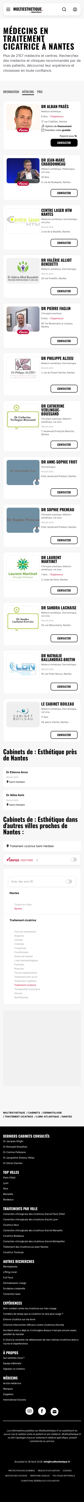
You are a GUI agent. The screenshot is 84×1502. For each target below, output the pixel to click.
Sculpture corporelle (14, 1288)
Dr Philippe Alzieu (57, 358)
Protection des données (21, 1470)
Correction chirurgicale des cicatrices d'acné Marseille (33, 1230)
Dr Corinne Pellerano (14, 1152)
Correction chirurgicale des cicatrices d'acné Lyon (30, 1219)
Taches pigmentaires (25, 972)
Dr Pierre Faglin (56, 308)
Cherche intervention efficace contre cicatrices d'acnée (33, 1324)
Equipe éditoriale (12, 1363)
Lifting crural (10, 1272)
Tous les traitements (25, 931)
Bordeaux (8, 1199)
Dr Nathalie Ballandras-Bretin (58, 657)
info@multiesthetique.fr (56, 1461)
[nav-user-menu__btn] (75, 9)
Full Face (8, 1277)
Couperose (20, 948)
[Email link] (54, 1412)
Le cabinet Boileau (57, 704)
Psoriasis (19, 964)
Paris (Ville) (9, 1177)
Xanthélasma (21, 997)
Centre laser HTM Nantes (56, 212)
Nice (5, 1188)
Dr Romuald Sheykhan (15, 1146)
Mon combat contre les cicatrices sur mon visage (29, 1308)
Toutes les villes (23, 904)
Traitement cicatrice (25, 985)
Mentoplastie (10, 1266)
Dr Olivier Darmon (12, 1163)
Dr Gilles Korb (15, 795)
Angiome (19, 935)
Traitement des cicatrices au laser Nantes (25, 1246)
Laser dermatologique (26, 960)
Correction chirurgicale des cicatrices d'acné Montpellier (34, 1241)
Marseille (8, 1194)
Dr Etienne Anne (17, 772)
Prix (40, 91)
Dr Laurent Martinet (51, 559)
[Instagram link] (29, 1412)
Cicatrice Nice (11, 1224)
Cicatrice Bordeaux (13, 1235)
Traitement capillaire (25, 980)
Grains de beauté (23, 956)
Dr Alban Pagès (55, 106)
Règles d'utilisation (49, 1470)
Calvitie (18, 939)
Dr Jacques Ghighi (13, 1141)
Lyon (5, 1183)
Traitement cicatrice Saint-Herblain (31, 846)
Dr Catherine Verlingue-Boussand (52, 410)
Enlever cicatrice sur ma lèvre (19, 1319)
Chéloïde (19, 943)
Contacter (64, 143)
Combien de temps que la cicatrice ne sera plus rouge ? (33, 1313)
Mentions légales (40, 1475)
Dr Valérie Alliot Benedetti (56, 262)
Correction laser (12, 1293)
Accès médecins (12, 1383)
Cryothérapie (21, 952)
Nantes (18, 908)
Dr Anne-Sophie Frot (59, 462)
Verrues (18, 993)
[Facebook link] (42, 1412)
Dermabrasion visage (14, 1282)
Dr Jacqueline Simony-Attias (18, 1157)
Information (11, 91)
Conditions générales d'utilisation (40, 1481)
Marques (8, 1388)
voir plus (45, 172)
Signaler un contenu (14, 1368)
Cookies (67, 1470)
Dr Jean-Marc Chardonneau (53, 162)
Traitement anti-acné (25, 976)
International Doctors (14, 1399)
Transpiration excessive (27, 989)
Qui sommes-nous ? (13, 1357)
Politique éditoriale (64, 1475)
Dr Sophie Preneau (57, 509)
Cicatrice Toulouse (13, 1252)
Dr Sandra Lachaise (58, 608)
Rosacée (19, 968)
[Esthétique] (28, 10)
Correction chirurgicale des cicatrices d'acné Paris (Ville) (34, 1213)
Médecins (28, 91)
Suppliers (8, 1394)
